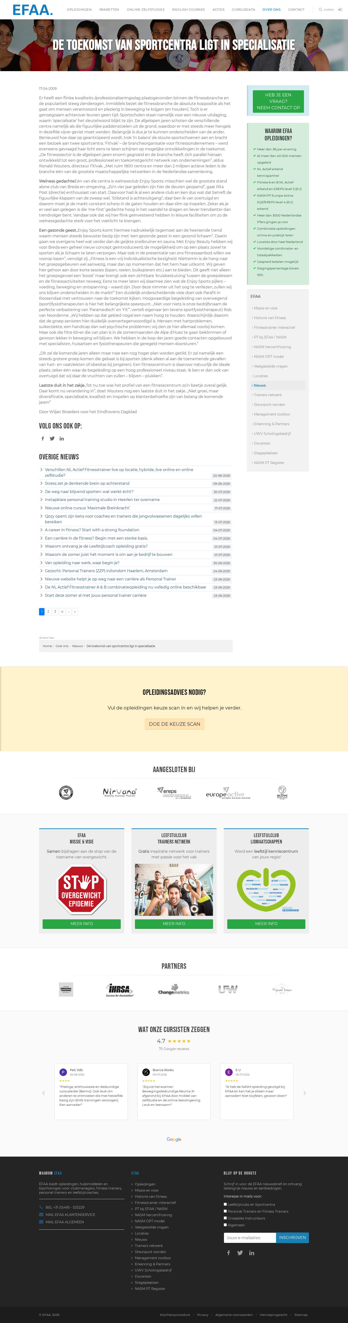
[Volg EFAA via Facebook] (228, 1252)
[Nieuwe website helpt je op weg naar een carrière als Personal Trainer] (41, 579)
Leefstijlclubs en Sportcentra (251, 1204)
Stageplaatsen (265, 453)
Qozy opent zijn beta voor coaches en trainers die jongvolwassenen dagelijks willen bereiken (123, 519)
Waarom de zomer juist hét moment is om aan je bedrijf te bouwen (109, 554)
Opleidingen (79, 9)
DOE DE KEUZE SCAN (174, 724)
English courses (188, 9)
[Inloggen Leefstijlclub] (340, 10)
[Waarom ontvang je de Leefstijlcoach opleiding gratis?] (41, 546)
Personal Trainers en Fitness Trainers (257, 1211)
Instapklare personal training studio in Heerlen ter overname (102, 499)
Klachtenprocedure (175, 1315)
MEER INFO (82, 923)
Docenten (261, 443)
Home (47, 646)
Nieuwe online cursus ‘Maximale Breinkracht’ (87, 508)
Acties (218, 9)
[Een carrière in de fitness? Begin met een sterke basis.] (41, 538)
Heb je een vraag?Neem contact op (278, 101)
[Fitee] (282, 989)
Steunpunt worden (269, 404)
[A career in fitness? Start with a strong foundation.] (41, 530)
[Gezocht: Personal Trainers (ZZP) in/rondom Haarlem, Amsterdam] (41, 571)
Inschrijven (292, 1237)
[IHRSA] (66, 989)
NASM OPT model (268, 357)
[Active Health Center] (228, 792)
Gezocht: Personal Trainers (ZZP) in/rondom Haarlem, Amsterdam (106, 571)
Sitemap (301, 1315)
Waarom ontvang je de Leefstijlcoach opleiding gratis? (96, 546)
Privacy (202, 1315)
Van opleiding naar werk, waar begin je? (82, 563)
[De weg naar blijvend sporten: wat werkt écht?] (41, 492)
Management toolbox (271, 414)
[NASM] (282, 792)
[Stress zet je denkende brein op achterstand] (41, 483)
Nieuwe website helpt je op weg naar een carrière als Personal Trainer (110, 579)
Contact (296, 9)
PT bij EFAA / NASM (269, 337)
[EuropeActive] (174, 792)
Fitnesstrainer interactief (274, 327)
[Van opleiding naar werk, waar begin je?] (41, 563)
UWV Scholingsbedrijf (272, 434)
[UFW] (174, 989)
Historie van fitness (269, 318)
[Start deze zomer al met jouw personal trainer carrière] (41, 595)
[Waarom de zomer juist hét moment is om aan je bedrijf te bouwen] (41, 555)
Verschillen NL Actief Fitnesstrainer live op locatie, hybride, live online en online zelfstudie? (119, 472)
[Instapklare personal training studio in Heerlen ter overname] (41, 500)
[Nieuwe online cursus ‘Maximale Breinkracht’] (41, 508)
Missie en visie (265, 308)
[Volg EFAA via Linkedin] (251, 1252)
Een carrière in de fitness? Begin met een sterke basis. (96, 538)
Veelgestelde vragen (270, 366)
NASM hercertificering (272, 347)
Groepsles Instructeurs (246, 1218)
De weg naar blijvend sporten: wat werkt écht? (89, 491)
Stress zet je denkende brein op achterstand (87, 483)
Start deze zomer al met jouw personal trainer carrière (96, 595)
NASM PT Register (268, 463)
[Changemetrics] (120, 989)
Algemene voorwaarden (234, 1315)
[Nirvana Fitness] (66, 792)
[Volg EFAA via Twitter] (240, 1252)
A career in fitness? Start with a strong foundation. (92, 530)
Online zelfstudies (146, 9)
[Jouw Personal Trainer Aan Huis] (228, 989)
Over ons (272, 9)
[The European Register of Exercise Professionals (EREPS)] (120, 792)
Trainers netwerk (267, 395)
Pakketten (109, 9)
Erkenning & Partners (271, 424)
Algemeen (236, 1225)
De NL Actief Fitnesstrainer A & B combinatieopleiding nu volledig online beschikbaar (125, 587)
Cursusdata (243, 9)
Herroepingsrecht (273, 1315)
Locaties (260, 376)
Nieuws (77, 646)
